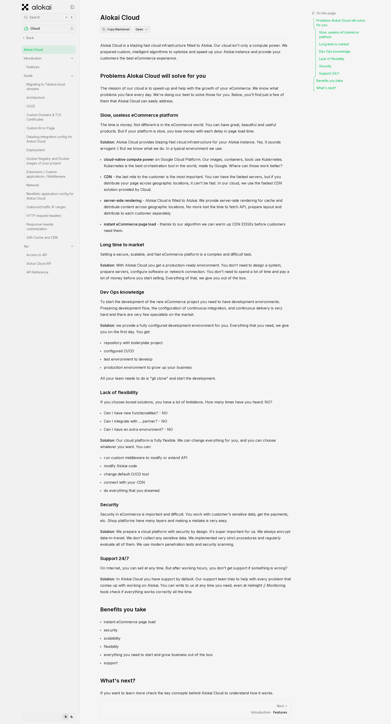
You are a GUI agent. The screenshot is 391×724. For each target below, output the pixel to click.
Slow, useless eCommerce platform (139, 115)
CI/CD (30, 106)
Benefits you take (123, 609)
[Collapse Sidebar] (72, 7)
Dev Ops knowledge (122, 292)
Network (32, 185)
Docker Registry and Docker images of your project (48, 161)
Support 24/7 (114, 558)
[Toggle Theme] (69, 717)
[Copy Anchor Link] (209, 76)
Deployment (35, 150)
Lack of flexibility (119, 392)
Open (139, 29)
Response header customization (40, 226)
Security (109, 504)
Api (26, 246)
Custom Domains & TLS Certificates (43, 117)
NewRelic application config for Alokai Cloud (50, 196)
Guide (28, 76)
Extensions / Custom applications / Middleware (45, 174)
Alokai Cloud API (38, 263)
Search (51, 17)
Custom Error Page (40, 128)
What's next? (117, 680)
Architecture (35, 97)
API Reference (37, 272)
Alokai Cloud (33, 50)
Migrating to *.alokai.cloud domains (45, 86)
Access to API (36, 255)
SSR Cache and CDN (42, 237)
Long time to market (122, 244)
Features (32, 67)
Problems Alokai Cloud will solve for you (153, 76)
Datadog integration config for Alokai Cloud (49, 139)
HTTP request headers (43, 216)
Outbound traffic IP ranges (46, 207)
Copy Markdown (118, 29)
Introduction (33, 58)
